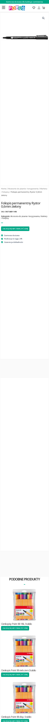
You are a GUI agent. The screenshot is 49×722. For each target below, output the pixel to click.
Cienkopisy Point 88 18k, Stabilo (16, 623)
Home (3, 189)
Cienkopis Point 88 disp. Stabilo (16, 716)
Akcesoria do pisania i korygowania (23, 189)
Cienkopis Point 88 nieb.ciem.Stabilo (18, 670)
